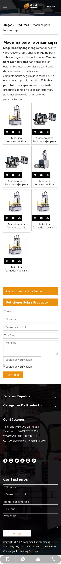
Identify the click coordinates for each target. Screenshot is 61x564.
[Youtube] (22, 460)
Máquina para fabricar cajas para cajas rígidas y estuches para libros (16, 182)
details (22, 131)
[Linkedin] (11, 460)
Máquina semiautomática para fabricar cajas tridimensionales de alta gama (44, 182)
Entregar (13, 374)
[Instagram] (28, 460)
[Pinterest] (34, 460)
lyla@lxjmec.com (37, 440)
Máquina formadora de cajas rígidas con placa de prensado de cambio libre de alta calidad (44, 226)
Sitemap (33, 551)
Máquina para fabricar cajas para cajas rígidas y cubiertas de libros (44, 139)
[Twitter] (17, 460)
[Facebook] (5, 460)
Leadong (23, 551)
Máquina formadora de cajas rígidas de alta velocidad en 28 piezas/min (16, 269)
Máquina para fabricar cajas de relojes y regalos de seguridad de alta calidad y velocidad (16, 226)
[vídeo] (44, 116)
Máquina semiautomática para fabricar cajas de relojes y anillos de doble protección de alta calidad (16, 139)
